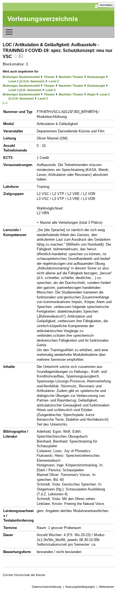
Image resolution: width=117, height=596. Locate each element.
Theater (49, 77)
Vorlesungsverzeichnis (42, 18)
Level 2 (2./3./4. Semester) (26, 81)
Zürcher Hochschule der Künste (24, 575)
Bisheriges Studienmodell (21, 77)
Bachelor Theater (71, 77)
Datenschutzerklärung (46, 586)
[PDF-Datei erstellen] (21, 56)
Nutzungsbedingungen (80, 586)
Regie (91, 94)
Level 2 (54, 81)
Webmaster (106, 586)
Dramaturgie (96, 77)
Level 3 (50, 90)
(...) (5, 102)
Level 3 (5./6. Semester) (24, 90)
